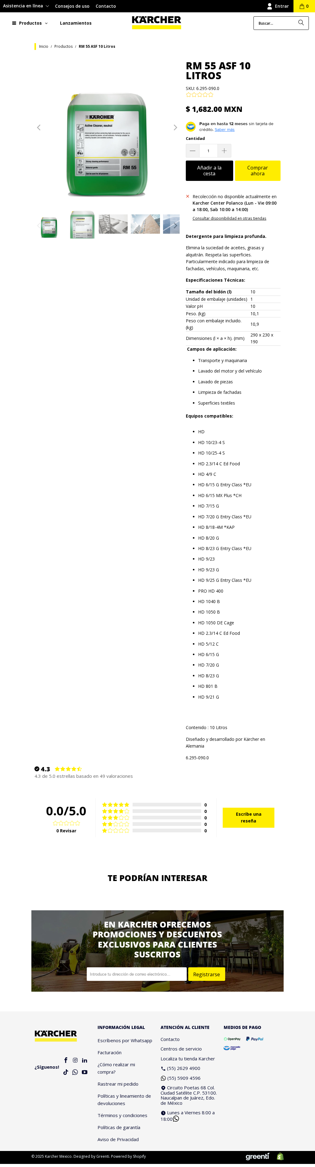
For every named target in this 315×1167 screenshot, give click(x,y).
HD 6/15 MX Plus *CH (219, 495)
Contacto (106, 6)
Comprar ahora (257, 170)
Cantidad (195, 138)
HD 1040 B (209, 601)
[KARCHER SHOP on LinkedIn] (84, 1060)
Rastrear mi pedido (118, 1084)
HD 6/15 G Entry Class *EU (224, 485)
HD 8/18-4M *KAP (216, 527)
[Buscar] (301, 23)
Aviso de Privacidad (118, 1139)
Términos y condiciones (122, 1115)
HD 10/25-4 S (211, 453)
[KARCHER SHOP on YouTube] (84, 1072)
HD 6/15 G (208, 654)
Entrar (282, 6)
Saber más (225, 129)
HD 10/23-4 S (211, 442)
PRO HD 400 (210, 591)
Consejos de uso (72, 6)
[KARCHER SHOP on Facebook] (66, 1060)
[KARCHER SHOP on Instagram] (75, 1060)
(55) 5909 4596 (184, 1078)
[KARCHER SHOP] (156, 23)
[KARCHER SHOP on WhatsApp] (75, 1072)
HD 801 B (207, 686)
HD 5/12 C (208, 644)
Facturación (110, 1052)
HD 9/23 (206, 559)
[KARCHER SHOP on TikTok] (66, 1072)
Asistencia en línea (23, 6)
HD (201, 432)
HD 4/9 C (207, 474)
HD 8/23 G (208, 676)
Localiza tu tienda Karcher (188, 1058)
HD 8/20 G (208, 538)
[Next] (175, 127)
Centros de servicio (181, 1049)
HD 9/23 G (208, 570)
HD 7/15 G (208, 506)
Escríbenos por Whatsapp (125, 1040)
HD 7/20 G (208, 665)
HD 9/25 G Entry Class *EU (224, 580)
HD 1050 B (209, 612)
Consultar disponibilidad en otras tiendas (229, 218)
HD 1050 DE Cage (216, 623)
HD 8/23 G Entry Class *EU (224, 548)
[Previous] (39, 127)
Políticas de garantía (119, 1127)
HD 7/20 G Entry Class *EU (224, 517)
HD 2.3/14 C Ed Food (219, 464)
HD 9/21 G (208, 697)
